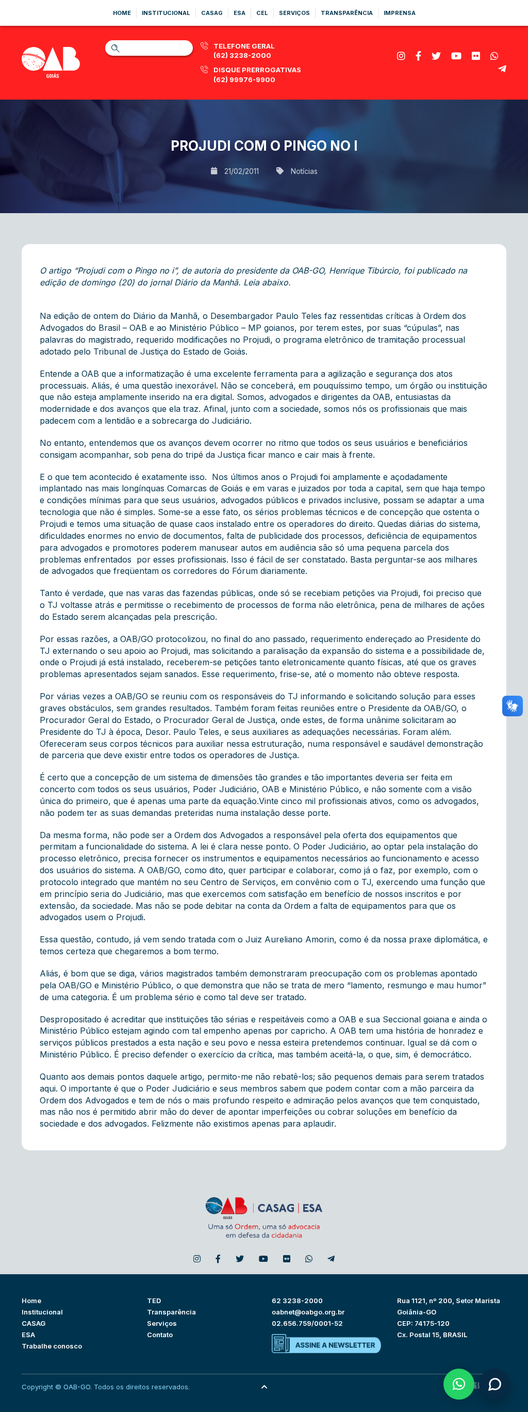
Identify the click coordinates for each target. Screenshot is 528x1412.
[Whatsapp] (494, 56)
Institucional (166, 13)
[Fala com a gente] (494, 1384)
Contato (160, 1334)
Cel (262, 13)
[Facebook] (418, 56)
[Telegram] (502, 68)
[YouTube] (456, 56)
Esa (239, 13)
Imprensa (400, 13)
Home (122, 13)
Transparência (347, 13)
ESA (28, 1334)
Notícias (304, 171)
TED (154, 1300)
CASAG (33, 1323)
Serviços (294, 13)
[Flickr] (476, 56)
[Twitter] (436, 56)
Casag (212, 13)
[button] (458, 1384)
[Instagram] (401, 56)
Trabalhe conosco (52, 1346)
